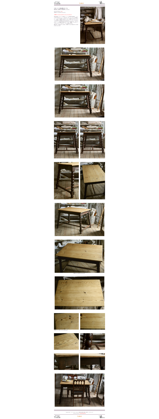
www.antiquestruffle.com (83, 413)
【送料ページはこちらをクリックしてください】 (63, 14)
